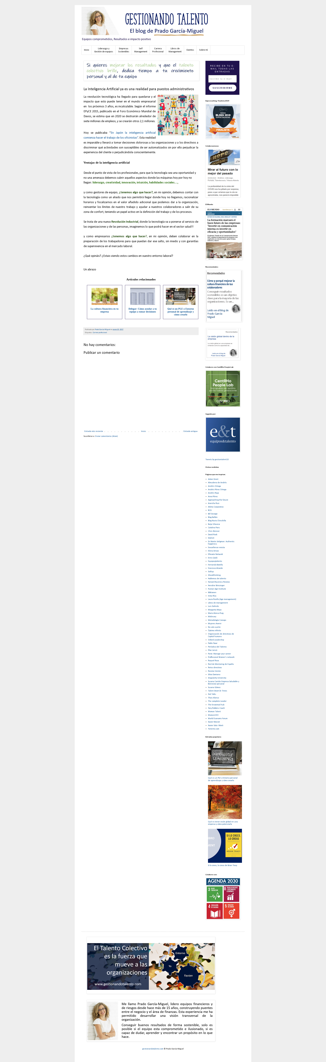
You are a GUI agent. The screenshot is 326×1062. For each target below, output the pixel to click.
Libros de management (218, 603)
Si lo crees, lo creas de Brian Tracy (222, 865)
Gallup (211, 572)
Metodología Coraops (217, 620)
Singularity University (217, 678)
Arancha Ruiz (213, 503)
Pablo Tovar (212, 643)
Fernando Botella (215, 565)
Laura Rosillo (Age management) (222, 599)
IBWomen (212, 593)
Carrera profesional (100, 333)
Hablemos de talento (217, 579)
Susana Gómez (214, 687)
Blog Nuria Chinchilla (217, 521)
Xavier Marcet (214, 722)
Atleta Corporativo (215, 507)
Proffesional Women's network (221, 657)
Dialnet (211, 538)
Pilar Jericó (212, 650)
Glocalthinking (214, 575)
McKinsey (212, 617)
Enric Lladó (212, 558)
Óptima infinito (214, 631)
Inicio (143, 431)
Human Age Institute (217, 589)
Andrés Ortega (214, 486)
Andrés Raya (213, 493)
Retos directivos (215, 668)
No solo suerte (214, 627)
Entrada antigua (190, 431)
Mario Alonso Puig (215, 613)
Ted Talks (212, 694)
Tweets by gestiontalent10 (217, 460)
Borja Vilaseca (214, 524)
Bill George (213, 514)
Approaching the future (218, 500)
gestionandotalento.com (152, 1049)
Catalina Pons (214, 528)
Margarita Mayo (214, 610)
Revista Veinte (214, 671)
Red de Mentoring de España (221, 664)
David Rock (212, 535)
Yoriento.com (213, 729)
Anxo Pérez (213, 497)
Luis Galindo (213, 606)
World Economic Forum (218, 719)
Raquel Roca (213, 661)
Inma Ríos (212, 596)
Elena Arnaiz (213, 551)
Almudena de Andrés (217, 483)
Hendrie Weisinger (216, 586)
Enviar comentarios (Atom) (106, 436)
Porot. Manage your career (219, 654)
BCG (210, 510)
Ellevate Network (215, 554)
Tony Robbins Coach (216, 708)
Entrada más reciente (93, 431)
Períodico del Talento (217, 647)
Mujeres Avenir (214, 624)
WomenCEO (213, 715)
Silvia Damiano (214, 675)
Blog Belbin (213, 517)
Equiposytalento (215, 561)
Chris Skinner (214, 531)
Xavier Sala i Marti (215, 726)
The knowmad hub (216, 705)
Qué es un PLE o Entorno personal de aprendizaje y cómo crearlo (180, 312)
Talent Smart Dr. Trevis (217, 691)
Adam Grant (213, 479)
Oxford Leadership (216, 640)
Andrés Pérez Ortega (217, 490)
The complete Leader (217, 701)
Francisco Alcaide (215, 568)
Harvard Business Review (219, 582)
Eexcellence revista (216, 548)
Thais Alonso (213, 698)
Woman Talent (214, 712)
